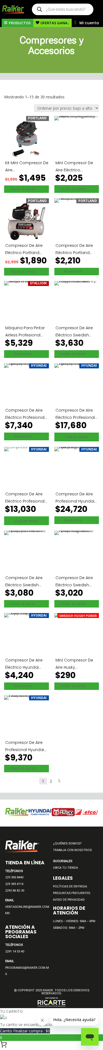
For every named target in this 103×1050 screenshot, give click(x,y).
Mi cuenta (89, 23)
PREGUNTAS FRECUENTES (71, 893)
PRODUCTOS (20, 22)
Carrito (6, 1030)
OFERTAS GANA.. (54, 22)
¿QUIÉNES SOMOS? (67, 843)
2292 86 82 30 (14, 890)
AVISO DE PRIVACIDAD (69, 899)
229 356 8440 (14, 877)
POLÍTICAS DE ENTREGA (70, 886)
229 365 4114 (14, 884)
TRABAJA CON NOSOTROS (72, 850)
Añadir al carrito (25, 189)
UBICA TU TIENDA (65, 868)
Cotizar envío (76, 436)
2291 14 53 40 (14, 951)
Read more (76, 271)
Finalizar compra (31, 1030)
